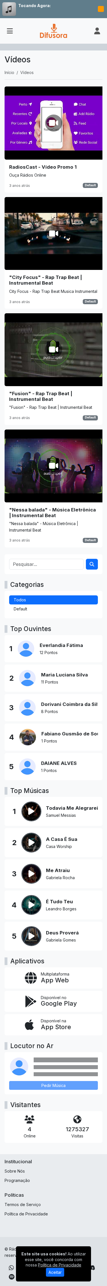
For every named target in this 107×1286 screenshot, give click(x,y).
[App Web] (53, 978)
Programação (17, 1180)
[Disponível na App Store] (53, 1024)
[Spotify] (11, 1277)
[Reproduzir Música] (31, 811)
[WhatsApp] (11, 1267)
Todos (20, 599)
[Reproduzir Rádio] (101, 9)
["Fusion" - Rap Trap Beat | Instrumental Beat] (53, 369)
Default (90, 185)
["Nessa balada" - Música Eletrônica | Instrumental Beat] (53, 488)
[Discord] (91, 1267)
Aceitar (55, 1272)
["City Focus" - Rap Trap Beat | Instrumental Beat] (53, 253)
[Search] (92, 564)
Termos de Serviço (23, 1204)
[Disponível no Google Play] (53, 1001)
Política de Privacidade (26, 1213)
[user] (97, 30)
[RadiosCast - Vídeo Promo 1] (53, 139)
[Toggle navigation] (9, 30)
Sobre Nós (15, 1171)
